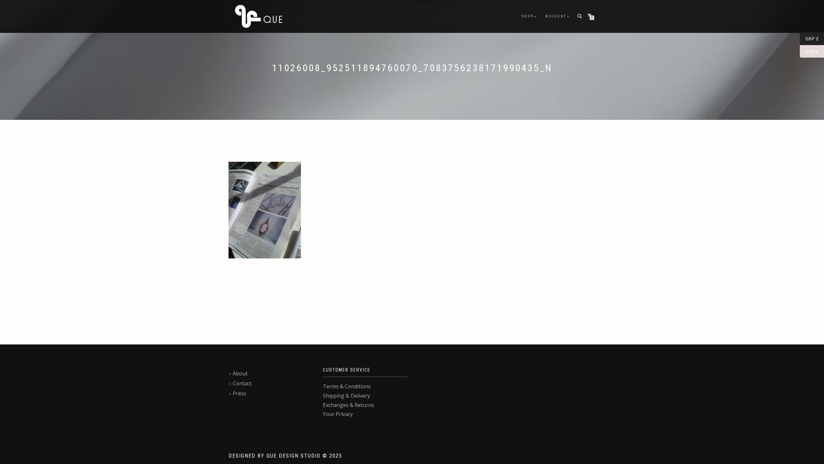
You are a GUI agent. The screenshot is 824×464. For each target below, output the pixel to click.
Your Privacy (338, 414)
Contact (242, 383)
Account (555, 16)
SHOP (528, 16)
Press (239, 393)
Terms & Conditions (347, 386)
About (240, 373)
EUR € (809, 51)
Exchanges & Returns (348, 405)
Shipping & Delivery (346, 395)
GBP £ (809, 38)
